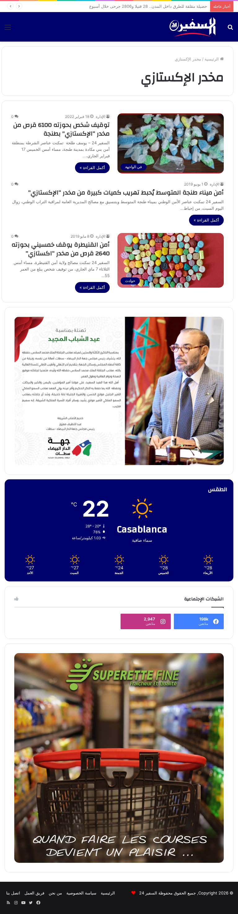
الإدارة (100, 116)
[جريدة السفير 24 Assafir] (192, 26)
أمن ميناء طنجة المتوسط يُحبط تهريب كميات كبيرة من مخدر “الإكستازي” (126, 192)
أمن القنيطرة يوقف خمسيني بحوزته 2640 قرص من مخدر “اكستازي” (60, 249)
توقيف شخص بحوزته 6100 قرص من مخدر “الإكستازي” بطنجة (61, 129)
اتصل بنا (13, 892)
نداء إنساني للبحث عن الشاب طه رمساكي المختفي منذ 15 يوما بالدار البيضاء (141, 6)
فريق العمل (34, 892)
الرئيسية (212, 58)
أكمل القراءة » (92, 167)
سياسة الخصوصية (81, 892)
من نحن (55, 892)
